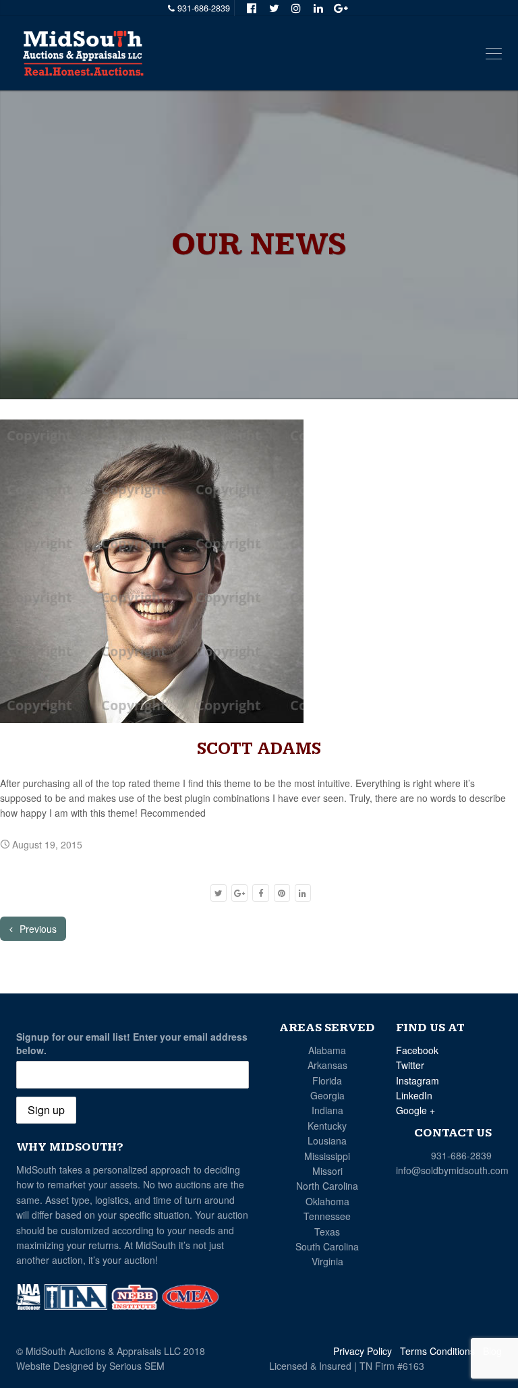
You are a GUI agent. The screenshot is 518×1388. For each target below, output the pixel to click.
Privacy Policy (362, 1351)
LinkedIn (414, 1095)
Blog (492, 1351)
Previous (37, 928)
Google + (415, 1110)
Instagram (417, 1080)
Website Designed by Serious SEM (90, 1365)
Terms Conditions (437, 1351)
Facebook (417, 1050)
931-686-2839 (461, 1155)
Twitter (410, 1065)
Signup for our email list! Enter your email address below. (132, 1043)
